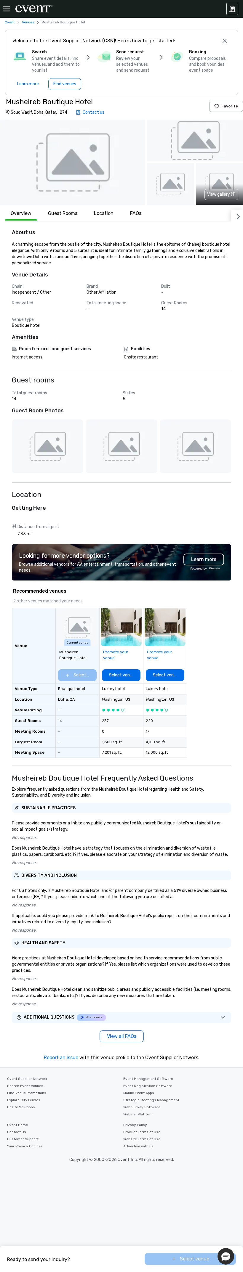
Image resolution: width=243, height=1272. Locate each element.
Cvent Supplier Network (27, 1079)
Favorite (229, 106)
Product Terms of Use (141, 1132)
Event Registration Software (147, 1086)
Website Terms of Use (141, 1139)
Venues (28, 22)
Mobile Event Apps (138, 1093)
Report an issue (61, 1057)
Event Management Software (148, 1079)
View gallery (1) (221, 194)
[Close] (225, 41)
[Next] (237, 215)
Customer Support (23, 1139)
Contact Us (16, 1132)
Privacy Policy (135, 1125)
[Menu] (6, 9)
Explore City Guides (23, 1100)
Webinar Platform (138, 1114)
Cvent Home (17, 1125)
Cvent (10, 22)
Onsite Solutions (21, 1107)
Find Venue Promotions (26, 1093)
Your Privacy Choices (25, 1146)
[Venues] (232, 9)
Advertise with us (138, 1146)
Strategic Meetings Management (151, 1100)
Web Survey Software (141, 1107)
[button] (72, 162)
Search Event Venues (25, 1086)
